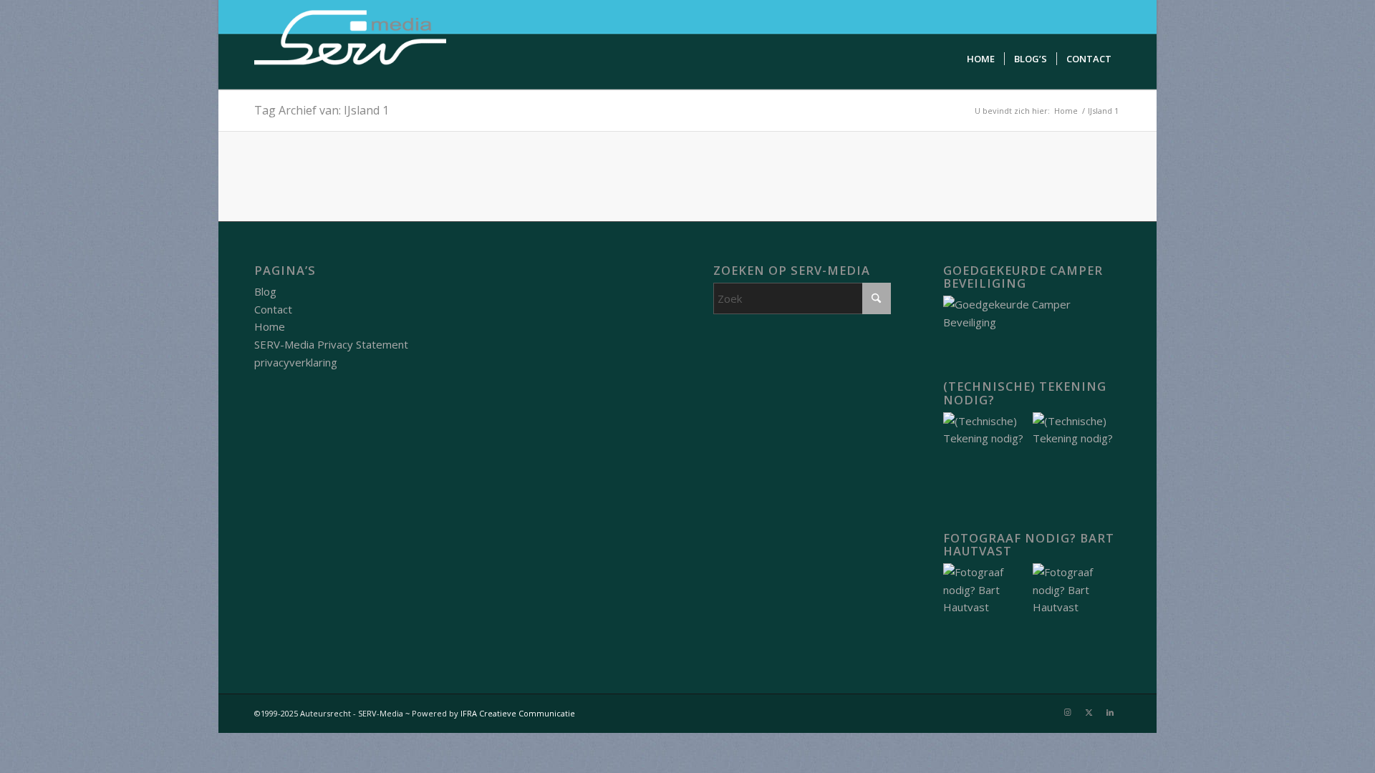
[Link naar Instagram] (1067, 712)
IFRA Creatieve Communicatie (517, 713)
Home (269, 326)
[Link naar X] (1088, 712)
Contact (273, 309)
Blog (265, 291)
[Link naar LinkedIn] (1110, 712)
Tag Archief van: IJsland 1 (321, 110)
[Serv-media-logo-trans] (351, 44)
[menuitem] (980, 59)
